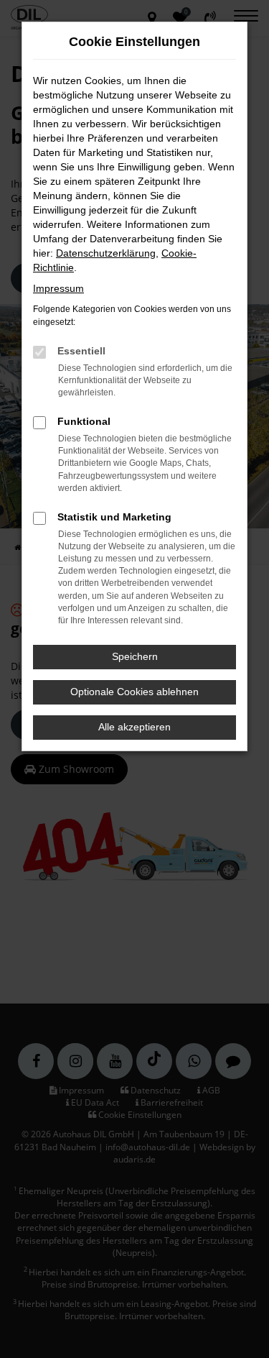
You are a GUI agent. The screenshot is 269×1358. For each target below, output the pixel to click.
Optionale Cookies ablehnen (134, 691)
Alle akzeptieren (134, 727)
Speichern (135, 656)
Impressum (58, 288)
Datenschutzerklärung (106, 253)
